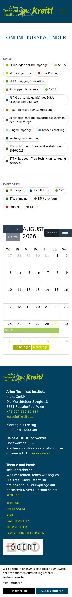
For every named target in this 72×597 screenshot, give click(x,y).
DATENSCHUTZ (17, 521)
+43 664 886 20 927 (22, 411)
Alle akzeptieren (52, 591)
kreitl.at (12, 495)
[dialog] (36, 581)
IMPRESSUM (15, 509)
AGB (9, 515)
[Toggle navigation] (63, 11)
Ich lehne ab (19, 591)
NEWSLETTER (16, 527)
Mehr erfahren (12, 583)
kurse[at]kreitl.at (19, 417)
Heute (13, 237)
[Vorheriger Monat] (8, 229)
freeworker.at (40, 453)
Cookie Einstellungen (25, 533)
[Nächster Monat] (18, 229)
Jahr (65, 233)
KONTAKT (13, 503)
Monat (52, 233)
